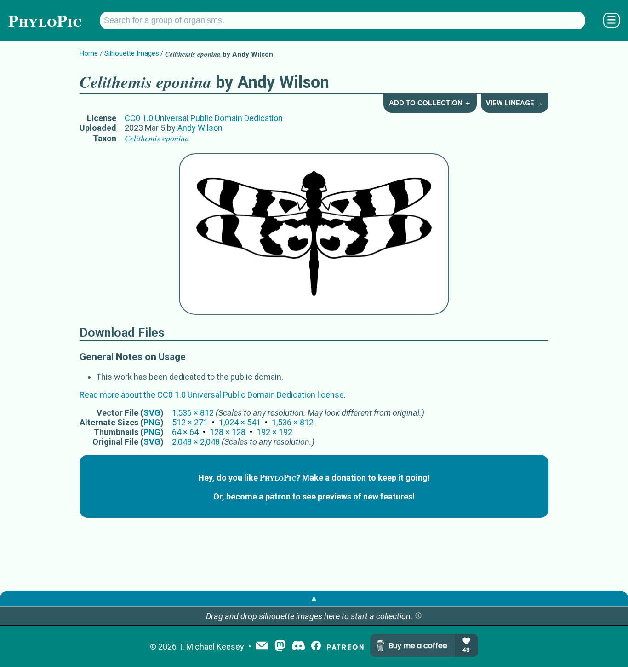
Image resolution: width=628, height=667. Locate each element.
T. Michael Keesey (211, 646)
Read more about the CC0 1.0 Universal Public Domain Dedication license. (213, 395)
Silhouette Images (131, 53)
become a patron (258, 496)
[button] (418, 616)
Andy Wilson (200, 128)
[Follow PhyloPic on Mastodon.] (280, 646)
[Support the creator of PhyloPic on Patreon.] (345, 646)
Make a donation (334, 477)
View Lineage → (514, 103)
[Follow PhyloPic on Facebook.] (316, 646)
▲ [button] (314, 598)
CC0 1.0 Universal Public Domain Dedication (204, 118)
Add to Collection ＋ (430, 103)
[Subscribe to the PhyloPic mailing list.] (261, 646)
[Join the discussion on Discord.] (298, 646)
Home (89, 53)
